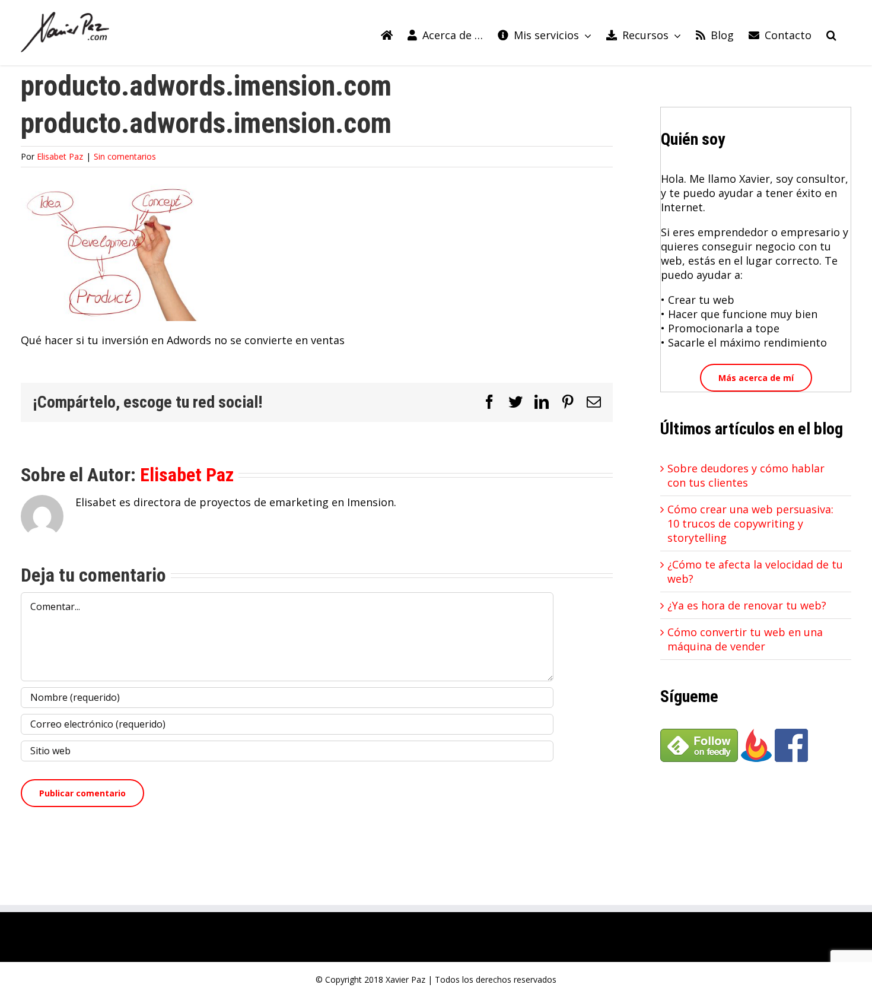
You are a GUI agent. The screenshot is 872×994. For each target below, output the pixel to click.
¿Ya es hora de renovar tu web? (746, 605)
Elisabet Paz (60, 156)
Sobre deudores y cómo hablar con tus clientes (746, 475)
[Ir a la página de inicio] (387, 32)
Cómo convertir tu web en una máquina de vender (745, 639)
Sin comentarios (125, 156)
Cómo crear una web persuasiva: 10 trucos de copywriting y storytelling (750, 523)
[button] (831, 32)
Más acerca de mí (756, 377)
